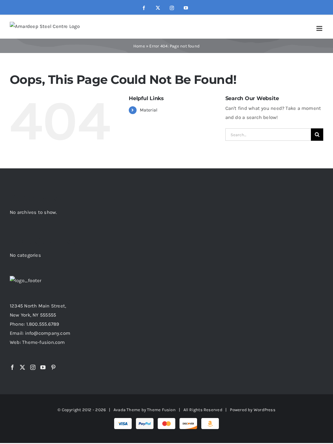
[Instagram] (32, 367)
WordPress (264, 409)
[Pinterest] (53, 367)
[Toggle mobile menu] (319, 28)
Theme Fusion (161, 409)
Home (139, 46)
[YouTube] (43, 367)
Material (149, 110)
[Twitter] (22, 367)
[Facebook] (12, 367)
